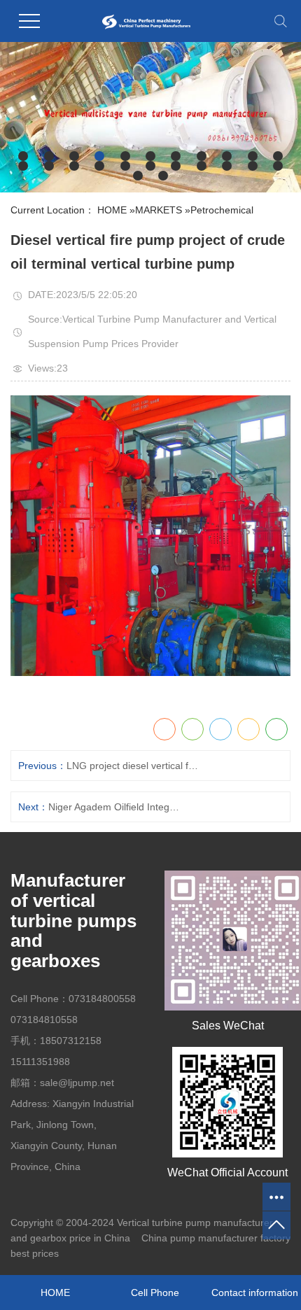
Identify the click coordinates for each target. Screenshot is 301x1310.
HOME (112, 210)
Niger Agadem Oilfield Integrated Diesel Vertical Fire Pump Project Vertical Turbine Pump (114, 806)
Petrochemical (221, 210)
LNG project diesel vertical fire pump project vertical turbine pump (132, 765)
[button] (23, 156)
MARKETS (158, 210)
